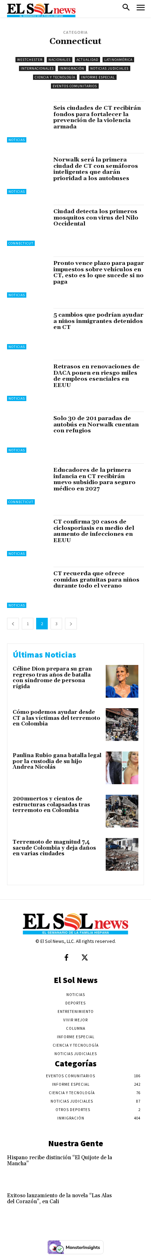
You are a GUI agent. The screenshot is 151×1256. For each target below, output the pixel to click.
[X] (84, 958)
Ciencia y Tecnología (55, 77)
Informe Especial (98, 77)
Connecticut (20, 243)
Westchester (29, 59)
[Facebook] (66, 958)
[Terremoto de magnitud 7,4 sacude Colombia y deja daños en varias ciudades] (122, 854)
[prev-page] (13, 623)
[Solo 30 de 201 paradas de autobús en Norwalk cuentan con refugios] (27, 432)
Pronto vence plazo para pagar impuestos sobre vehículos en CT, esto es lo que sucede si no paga (98, 272)
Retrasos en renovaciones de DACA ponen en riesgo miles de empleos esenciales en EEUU (96, 376)
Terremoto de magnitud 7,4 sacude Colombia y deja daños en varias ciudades (54, 848)
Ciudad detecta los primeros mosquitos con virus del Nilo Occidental (95, 217)
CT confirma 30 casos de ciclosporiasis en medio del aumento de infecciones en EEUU (93, 531)
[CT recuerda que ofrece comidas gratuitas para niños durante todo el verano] (27, 587)
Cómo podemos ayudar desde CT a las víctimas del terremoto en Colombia (56, 718)
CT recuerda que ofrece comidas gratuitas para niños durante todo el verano (96, 579)
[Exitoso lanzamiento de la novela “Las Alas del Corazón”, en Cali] (130, 1205)
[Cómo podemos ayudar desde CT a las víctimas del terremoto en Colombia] (122, 724)
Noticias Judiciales (109, 68)
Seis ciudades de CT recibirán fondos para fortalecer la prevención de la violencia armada (97, 117)
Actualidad (87, 59)
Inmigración (72, 68)
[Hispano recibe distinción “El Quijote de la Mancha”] (130, 1167)
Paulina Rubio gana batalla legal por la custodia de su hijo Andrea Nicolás (57, 761)
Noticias (16, 140)
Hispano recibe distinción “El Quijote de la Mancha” (59, 1160)
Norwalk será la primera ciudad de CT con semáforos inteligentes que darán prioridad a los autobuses (95, 169)
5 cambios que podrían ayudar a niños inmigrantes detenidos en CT (98, 321)
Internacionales (37, 68)
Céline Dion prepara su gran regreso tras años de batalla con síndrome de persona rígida (52, 678)
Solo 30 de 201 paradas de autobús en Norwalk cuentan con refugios (96, 424)
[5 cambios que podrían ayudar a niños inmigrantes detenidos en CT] (27, 328)
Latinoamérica (118, 59)
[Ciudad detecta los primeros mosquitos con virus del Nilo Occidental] (27, 225)
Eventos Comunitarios (75, 86)
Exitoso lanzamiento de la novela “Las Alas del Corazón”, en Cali (59, 1198)
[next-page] (71, 623)
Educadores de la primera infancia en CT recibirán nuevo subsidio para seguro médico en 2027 (94, 479)
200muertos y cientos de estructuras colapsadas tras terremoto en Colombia (51, 804)
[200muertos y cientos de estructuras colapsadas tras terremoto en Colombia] (122, 811)
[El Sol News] (41, 10)
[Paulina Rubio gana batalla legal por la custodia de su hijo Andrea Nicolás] (122, 767)
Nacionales (59, 59)
